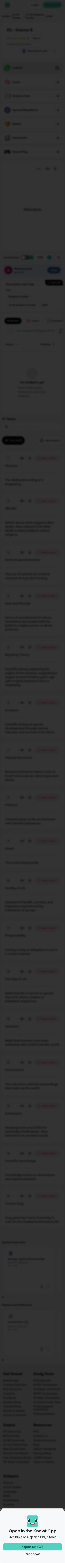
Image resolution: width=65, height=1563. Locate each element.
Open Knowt (32, 1547)
